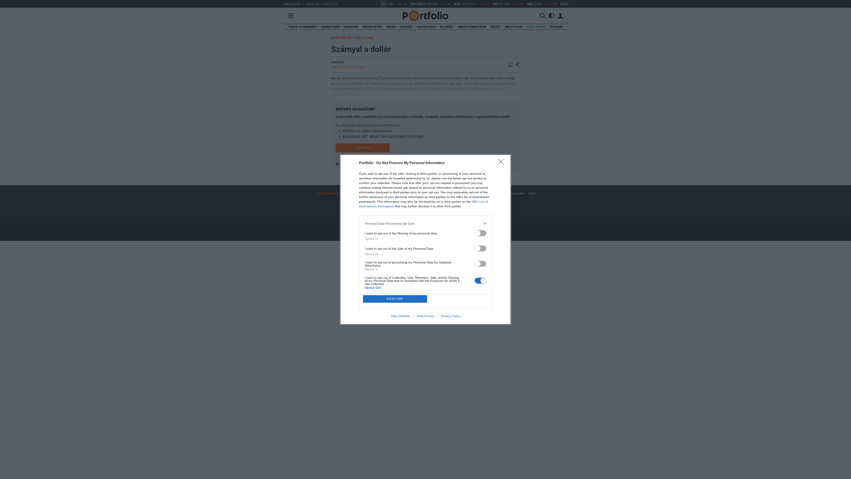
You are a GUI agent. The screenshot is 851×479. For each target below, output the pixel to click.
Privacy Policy (450, 316)
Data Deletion (400, 316)
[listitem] (425, 223)
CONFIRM (395, 298)
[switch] (480, 233)
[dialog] (425, 239)
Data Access (425, 316)
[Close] (502, 163)
